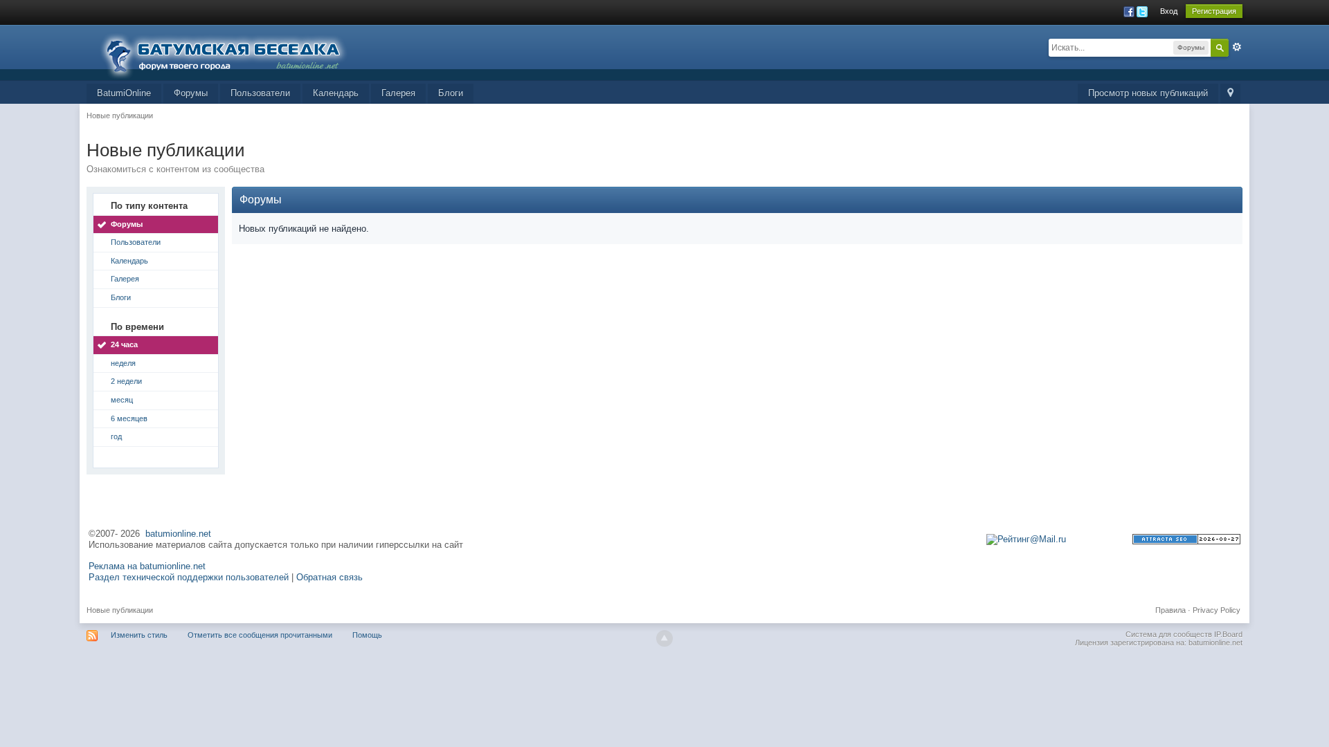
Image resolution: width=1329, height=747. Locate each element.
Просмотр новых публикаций (1148, 93)
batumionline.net (178, 533)
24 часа (124, 344)
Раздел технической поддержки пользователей (189, 577)
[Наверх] (664, 638)
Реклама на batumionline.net (147, 566)
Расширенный (1236, 47)
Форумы (191, 93)
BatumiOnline (124, 93)
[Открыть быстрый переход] (1230, 94)
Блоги (450, 93)
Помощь (367, 635)
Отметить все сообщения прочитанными (260, 635)
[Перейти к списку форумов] (232, 51)
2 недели (126, 381)
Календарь (336, 93)
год (116, 436)
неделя (123, 363)
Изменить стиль (139, 635)
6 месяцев (129, 418)
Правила (1170, 610)
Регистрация (1214, 11)
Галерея (398, 93)
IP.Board (1228, 634)
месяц (122, 400)
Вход (1168, 11)
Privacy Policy (1216, 610)
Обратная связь (329, 577)
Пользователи (260, 93)
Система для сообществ (1168, 634)
